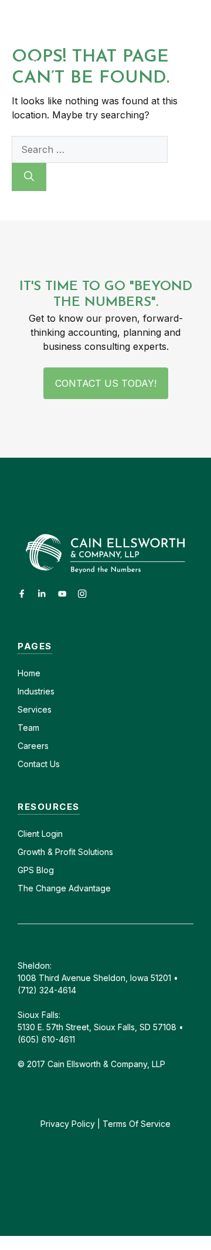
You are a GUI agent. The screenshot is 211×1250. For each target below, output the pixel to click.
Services (35, 709)
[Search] (29, 177)
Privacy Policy (67, 1124)
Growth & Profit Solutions (65, 852)
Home (29, 673)
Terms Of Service (137, 1124)
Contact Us (39, 764)
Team (28, 728)
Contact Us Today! (105, 383)
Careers (33, 746)
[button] (200, 21)
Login (51, 834)
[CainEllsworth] (77, 21)
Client (28, 834)
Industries (36, 691)
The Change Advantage (64, 888)
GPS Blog (36, 870)
